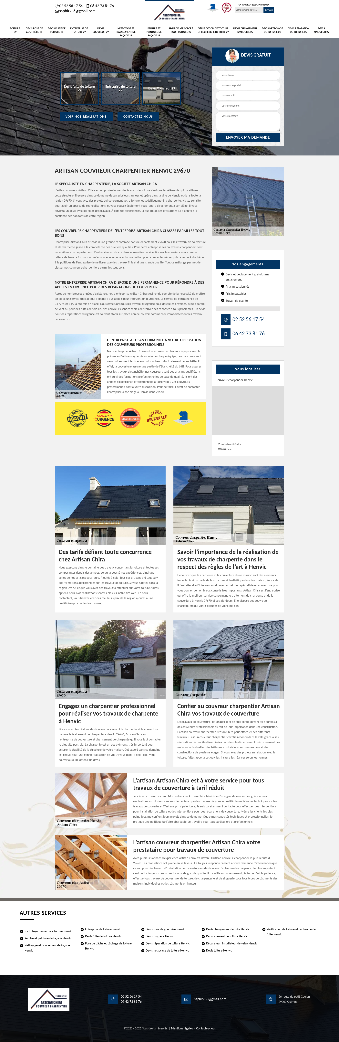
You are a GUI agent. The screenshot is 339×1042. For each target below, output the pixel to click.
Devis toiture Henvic (219, 950)
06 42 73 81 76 (102, 6)
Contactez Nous (138, 116)
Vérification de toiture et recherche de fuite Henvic (291, 932)
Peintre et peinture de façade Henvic (48, 938)
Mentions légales (182, 1028)
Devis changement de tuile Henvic (228, 929)
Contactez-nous (206, 1028)
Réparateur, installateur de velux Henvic (231, 943)
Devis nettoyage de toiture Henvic (167, 950)
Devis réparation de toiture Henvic (168, 943)
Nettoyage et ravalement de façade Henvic (47, 948)
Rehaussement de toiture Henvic (227, 936)
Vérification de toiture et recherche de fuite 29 (213, 30)
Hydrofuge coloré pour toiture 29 (181, 30)
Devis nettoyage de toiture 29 (272, 30)
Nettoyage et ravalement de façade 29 (126, 32)
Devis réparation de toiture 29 (298, 30)
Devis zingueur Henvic (160, 936)
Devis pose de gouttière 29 (34, 30)
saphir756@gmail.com (77, 11)
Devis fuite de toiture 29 (57, 30)
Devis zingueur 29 (321, 30)
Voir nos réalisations (86, 116)
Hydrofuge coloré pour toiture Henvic (48, 931)
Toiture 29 (15, 30)
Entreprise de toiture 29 (79, 30)
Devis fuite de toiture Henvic (103, 936)
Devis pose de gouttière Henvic (165, 929)
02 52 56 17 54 (71, 6)
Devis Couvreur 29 (101, 30)
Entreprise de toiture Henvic (103, 929)
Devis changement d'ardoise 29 (245, 30)
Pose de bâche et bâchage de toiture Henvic (108, 946)
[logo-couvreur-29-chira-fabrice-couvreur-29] (169, 12)
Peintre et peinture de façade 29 (154, 32)
